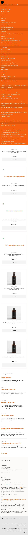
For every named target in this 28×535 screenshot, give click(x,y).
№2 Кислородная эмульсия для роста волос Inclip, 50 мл (14, 186)
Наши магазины (6, 523)
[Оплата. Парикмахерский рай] (12, 518)
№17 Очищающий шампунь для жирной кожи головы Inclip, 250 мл (14, 255)
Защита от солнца (6, 377)
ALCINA (20, 487)
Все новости (4, 453)
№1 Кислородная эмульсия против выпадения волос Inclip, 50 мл (14, 220)
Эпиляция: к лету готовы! (7, 402)
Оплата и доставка (21, 525)
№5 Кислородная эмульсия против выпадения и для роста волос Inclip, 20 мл (14, 152)
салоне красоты (8, 484)
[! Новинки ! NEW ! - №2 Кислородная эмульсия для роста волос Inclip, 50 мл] (14, 175)
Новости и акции (15, 523)
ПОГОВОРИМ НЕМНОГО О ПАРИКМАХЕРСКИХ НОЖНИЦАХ (12, 429)
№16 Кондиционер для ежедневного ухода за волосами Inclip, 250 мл (14, 289)
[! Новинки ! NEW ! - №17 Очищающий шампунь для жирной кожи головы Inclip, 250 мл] (14, 244)
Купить (14, 159)
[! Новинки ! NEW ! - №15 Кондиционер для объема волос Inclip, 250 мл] (14, 347)
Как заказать (23, 523)
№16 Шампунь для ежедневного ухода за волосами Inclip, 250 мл (13, 323)
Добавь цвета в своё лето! (8, 389)
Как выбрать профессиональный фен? (11, 443)
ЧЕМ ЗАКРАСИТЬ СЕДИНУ (7, 415)
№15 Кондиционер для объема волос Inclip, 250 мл (14, 357)
